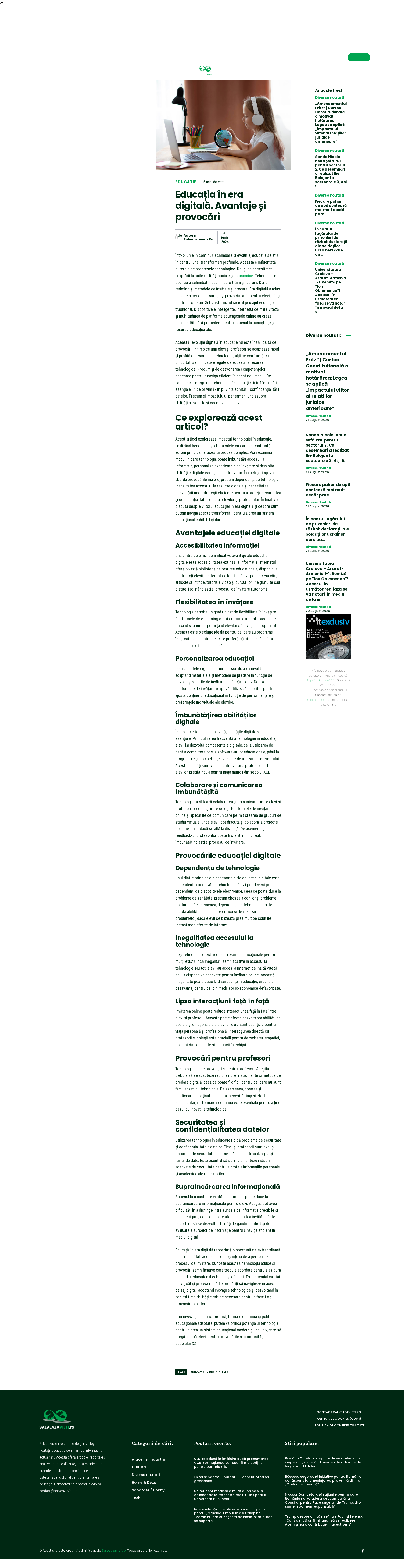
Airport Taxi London (320, 680)
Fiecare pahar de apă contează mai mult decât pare (331, 207)
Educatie (185, 182)
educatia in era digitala (209, 1372)
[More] (276, 237)
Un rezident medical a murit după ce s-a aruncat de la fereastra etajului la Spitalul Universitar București (230, 1495)
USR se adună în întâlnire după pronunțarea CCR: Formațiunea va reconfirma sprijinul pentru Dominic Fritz (231, 1462)
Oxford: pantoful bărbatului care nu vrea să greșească (231, 1479)
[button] (351, 22)
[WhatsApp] (265, 237)
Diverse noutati (329, 97)
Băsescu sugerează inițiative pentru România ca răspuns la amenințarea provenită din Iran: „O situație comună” (324, 1480)
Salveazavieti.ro (114, 1550)
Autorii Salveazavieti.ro (198, 237)
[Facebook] (368, 22)
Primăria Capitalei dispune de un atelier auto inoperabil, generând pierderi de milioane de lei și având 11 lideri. (323, 1462)
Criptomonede (317, 700)
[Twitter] (244, 237)
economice (243, 275)
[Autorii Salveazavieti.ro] (176, 237)
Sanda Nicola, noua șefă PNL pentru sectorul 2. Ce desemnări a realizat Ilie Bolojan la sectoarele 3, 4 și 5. (331, 171)
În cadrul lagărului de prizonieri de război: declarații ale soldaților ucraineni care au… (331, 242)
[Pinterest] (255, 237)
